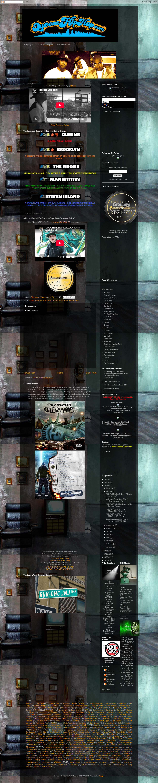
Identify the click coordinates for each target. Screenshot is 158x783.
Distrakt (109, 611)
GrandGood (108, 320)
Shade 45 (117, 753)
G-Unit (54, 723)
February (109, 544)
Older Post (91, 373)
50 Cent (40, 703)
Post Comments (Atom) (41, 378)
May (108, 538)
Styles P (129, 756)
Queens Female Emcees (72, 747)
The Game (62, 758)
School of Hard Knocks (81, 753)
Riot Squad (78, 752)
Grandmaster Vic (31, 725)
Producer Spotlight (125, 743)
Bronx (37, 710)
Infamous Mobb (126, 728)
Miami (42, 738)
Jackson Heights (57, 730)
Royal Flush (114, 751)
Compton (111, 712)
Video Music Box (90, 762)
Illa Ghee (58, 728)
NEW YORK (58, 740)
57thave (106, 292)
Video (77, 300)
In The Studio (84, 728)
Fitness (57, 721)
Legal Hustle (108, 328)
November (110, 488)
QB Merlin (107, 336)
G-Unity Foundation (69, 723)
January (109, 547)
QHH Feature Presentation (78, 744)
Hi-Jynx (109, 629)
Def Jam (37, 718)
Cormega (129, 712)
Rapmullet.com (71, 749)
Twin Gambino (96, 760)
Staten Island (116, 756)
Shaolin (126, 753)
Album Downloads (96, 703)
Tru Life (60, 759)
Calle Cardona (98, 710)
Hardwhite (75, 725)
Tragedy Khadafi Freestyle (127, 673)
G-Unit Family (109, 311)
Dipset (64, 718)
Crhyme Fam (46, 714)
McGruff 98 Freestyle (127, 681)
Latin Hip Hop (89, 734)
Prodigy (110, 742)
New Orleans (91, 740)
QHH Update (110, 744)
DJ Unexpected (93, 716)
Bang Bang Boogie (81, 705)
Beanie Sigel (124, 705)
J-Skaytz (109, 596)
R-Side (109, 590)
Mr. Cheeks (40, 740)
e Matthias (110, 684)
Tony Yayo (114, 758)
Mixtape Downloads (97, 738)
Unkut (106, 360)
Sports (91, 756)
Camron (120, 710)
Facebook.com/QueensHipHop (60, 560)
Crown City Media (110, 298)
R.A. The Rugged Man (110, 747)
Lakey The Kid (61, 734)
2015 (106, 479)
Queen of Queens (124, 744)
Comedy (91, 712)
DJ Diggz (109, 714)
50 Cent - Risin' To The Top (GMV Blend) (126, 602)
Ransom (59, 750)
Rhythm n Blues (32, 752)
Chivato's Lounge (110, 295)
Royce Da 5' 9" (127, 751)
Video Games (75, 762)
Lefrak (100, 734)
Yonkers (84, 765)
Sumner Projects (34, 758)
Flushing (76, 721)
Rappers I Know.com (109, 606)
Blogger (101, 776)
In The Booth (70, 728)
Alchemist (122, 703)
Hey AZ (106, 322)
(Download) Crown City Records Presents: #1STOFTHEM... (117, 520)
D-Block (78, 714)
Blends (126, 708)
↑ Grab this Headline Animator (117, 90)
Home (60, 373)
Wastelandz (39, 765)
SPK (52, 753)
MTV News (107, 736)
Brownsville (47, 300)
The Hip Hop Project (111, 350)
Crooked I (57, 714)
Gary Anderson (109, 671)
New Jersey (78, 740)
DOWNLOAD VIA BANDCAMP (60, 567)
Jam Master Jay (82, 730)
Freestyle (117, 721)
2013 (106, 482)
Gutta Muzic (55, 725)
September (110, 525)
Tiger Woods (103, 758)
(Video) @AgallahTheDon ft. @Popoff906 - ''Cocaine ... (116, 510)
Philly (69, 743)
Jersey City (113, 730)
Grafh (120, 723)
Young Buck (95, 765)
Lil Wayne (35, 736)
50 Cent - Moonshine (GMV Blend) (126, 597)
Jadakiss (70, 730)
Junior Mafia (84, 732)
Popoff (71, 300)
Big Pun (83, 708)
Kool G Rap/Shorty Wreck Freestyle (127, 684)
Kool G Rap (38, 734)
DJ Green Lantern (54, 716)
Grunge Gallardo (109, 618)
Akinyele (66, 703)
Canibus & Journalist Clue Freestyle (127, 646)
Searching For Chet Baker (113, 344)
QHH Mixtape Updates (97, 744)
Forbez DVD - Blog (111, 389)
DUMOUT (105, 717)
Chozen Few (109, 603)
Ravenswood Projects (86, 749)
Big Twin (92, 708)
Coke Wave (80, 712)
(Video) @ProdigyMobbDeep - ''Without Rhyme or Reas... (119, 505)
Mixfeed (106, 330)
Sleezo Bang (57, 756)
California (55, 300)
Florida (66, 721)
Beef (37, 708)
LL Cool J (49, 734)
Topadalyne (126, 758)
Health (105, 725)
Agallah (31, 300)
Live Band (45, 736)
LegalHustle (112, 734)
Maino (117, 736)
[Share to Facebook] (71, 297)
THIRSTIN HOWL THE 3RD (109, 621)
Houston (48, 727)
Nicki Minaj (112, 740)
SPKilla (73, 86)
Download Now (118, 412)
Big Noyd (74, 708)
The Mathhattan (109, 355)
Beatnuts (29, 708)
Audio (55, 706)
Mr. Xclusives (109, 333)
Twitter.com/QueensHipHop (60, 558)
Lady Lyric (109, 614)
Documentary (75, 718)
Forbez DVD (108, 309)
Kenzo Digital (120, 732)
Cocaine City (67, 712)
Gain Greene (94, 723)
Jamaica (94, 730)
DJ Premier (67, 717)
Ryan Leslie (44, 753)
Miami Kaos (52, 738)
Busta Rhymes (76, 710)
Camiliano (109, 710)
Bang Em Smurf (97, 706)
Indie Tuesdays (98, 727)
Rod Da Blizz (91, 752)
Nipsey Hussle (109, 583)
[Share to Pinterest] (73, 297)
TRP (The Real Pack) (109, 593)
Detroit (46, 718)
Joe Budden (30, 732)
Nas (68, 740)
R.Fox (123, 747)
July (108, 531)
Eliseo (109, 601)
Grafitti (127, 723)
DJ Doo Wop (121, 714)
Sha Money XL (96, 753)
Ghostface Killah (108, 723)
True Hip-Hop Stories (73, 759)
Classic (54, 712)
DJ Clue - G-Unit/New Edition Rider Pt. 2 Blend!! (126, 589)
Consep (120, 712)
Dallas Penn (108, 301)
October (109, 491)
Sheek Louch (30, 756)
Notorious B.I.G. (41, 743)
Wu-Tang (74, 765)
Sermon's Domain (110, 347)
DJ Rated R (80, 717)
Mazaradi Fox (31, 738)
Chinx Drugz (43, 712)
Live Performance (59, 736)
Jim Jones (125, 730)
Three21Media (90, 758)
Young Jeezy (119, 765)
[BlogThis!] (66, 297)
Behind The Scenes (49, 708)
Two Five (107, 759)
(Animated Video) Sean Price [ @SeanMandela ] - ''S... (117, 500)
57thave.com (54, 703)
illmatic (36, 766)
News (102, 740)
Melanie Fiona (109, 585)
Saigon (60, 753)
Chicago (32, 712)
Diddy (55, 718)
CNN (86, 710)
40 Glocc (29, 703)
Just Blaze (95, 732)
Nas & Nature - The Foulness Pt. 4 (127, 655)
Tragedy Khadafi (40, 760)
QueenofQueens (110, 676)
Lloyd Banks (75, 736)
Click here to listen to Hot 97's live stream (109, 660)
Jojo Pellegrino (55, 732)
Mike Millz (109, 598)
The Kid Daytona (109, 631)
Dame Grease (118, 717)
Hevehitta (124, 725)
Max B (125, 736)
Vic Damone (46, 762)
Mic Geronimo (65, 738)
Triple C (52, 759)
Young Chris (107, 765)
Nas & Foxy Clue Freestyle (127, 669)
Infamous (111, 727)
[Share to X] (69, 297)
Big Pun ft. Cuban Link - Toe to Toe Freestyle (126, 665)
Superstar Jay (49, 758)
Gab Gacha (82, 723)
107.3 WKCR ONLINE (112, 381)
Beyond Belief (109, 624)
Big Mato (64, 708)
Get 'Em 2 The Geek (111, 314)
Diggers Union (109, 303)
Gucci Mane (44, 725)
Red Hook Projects (104, 749)
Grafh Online (108, 317)
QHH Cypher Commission (57, 744)
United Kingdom (32, 762)
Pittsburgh (90, 743)
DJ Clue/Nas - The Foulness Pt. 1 (126, 651)
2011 (106, 551)
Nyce (53, 742)
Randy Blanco (46, 750)
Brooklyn (38, 300)
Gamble (109, 627)
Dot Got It (107, 306)
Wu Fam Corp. (109, 363)
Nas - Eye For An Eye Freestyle (127, 677)
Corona (33, 714)
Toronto (28, 759)
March (108, 541)
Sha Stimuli (107, 753)
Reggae (118, 749)
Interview (33, 730)
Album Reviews (110, 703)
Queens (30, 747)
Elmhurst (116, 718)
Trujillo (109, 581)
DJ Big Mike (89, 714)
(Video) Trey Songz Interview (118, 231)
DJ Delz (100, 714)
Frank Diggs (104, 721)
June (108, 534)
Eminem (126, 718)
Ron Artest (107, 341)
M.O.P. (97, 736)
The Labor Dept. (109, 352)
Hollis (40, 728)
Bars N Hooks (112, 705)
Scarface (70, 753)
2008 (106, 560)
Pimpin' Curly (79, 742)
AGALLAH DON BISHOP (61, 222)
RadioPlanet (108, 339)
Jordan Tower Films (70, 732)
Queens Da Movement (52, 747)
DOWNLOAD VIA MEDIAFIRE (60, 569)
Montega (109, 613)
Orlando (61, 743)
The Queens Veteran (110, 680)
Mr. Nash (109, 589)
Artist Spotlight (40, 706)
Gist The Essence (108, 609)
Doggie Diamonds (91, 718)
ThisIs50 (107, 358)
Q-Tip (43, 745)
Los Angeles (63, 300)
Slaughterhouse (44, 756)
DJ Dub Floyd (39, 716)
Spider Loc (82, 756)
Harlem (85, 725)
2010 (106, 554)
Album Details (78, 703)
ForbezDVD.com (90, 721)
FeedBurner (122, 179)
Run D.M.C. (33, 753)
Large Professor (75, 734)
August (109, 528)
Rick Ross (45, 752)
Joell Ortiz (42, 732)
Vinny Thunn (103, 762)
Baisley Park (68, 705)
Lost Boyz (87, 736)
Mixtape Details (79, 738)
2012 (106, 485)
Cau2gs (129, 710)
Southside (68, 756)
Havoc (96, 725)
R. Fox (109, 587)
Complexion (109, 633)
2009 (106, 557)
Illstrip (109, 616)
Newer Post (29, 373)
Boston (28, 710)
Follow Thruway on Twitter (60, 125)
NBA (49, 740)
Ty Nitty (115, 760)
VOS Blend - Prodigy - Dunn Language (125, 608)
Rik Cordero (66, 752)
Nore (28, 742)
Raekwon (33, 750)
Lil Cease (123, 734)
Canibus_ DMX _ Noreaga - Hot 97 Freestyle (126, 639)
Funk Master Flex (42, 723)
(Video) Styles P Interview (118, 232)
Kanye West (107, 732)
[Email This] (64, 297)
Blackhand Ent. (104, 708)
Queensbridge (90, 747)
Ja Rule (45, 730)
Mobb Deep (117, 738)
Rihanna (56, 751)
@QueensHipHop (118, 156)
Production (33, 745)
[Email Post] (59, 297)
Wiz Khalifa (51, 765)
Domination (105, 718)
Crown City (68, 714)
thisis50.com (46, 766)
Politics (100, 743)
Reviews (127, 749)
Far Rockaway (43, 721)
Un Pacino (125, 760)
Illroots (106, 325)
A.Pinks (109, 600)
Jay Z (103, 730)
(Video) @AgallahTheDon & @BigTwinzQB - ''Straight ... (117, 515)
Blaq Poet (117, 708)
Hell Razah (114, 725)
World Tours (63, 765)
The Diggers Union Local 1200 (115, 385)
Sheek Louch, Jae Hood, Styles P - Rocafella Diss (126, 659)
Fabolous (29, 721)
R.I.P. (130, 747)
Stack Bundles (102, 756)
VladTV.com (115, 762)
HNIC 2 (65, 725)
